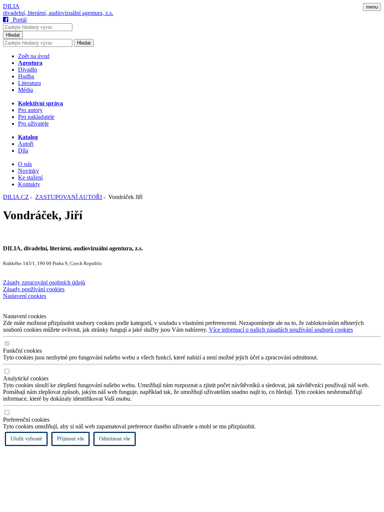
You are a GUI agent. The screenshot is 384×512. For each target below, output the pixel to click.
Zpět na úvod (34, 56)
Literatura (29, 83)
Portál (18, 19)
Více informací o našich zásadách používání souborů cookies (281, 329)
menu (372, 7)
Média (25, 90)
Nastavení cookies (24, 296)
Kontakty (29, 184)
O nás (25, 164)
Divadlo (27, 69)
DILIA (11, 6)
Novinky (28, 171)
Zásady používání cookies (33, 289)
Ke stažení (30, 177)
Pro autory (30, 110)
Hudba (26, 76)
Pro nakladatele (36, 117)
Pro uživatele (33, 123)
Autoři (25, 144)
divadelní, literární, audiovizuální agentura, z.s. (58, 13)
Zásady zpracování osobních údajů (44, 282)
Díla (23, 150)
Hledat (13, 35)
